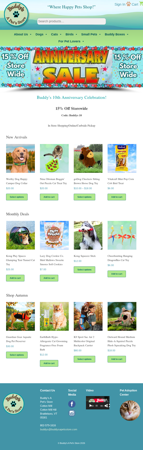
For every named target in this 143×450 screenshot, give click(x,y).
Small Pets (89, 34)
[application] (98, 402)
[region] (71, 70)
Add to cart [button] (49, 197)
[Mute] (106, 405)
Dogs (39, 34)
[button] (5, 66)
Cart (135, 4)
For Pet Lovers (69, 41)
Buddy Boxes (115, 34)
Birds (70, 34)
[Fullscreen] (108, 405)
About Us (21, 34)
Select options (17, 197)
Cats (54, 34)
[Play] (90, 405)
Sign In (120, 4)
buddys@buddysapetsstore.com (58, 429)
